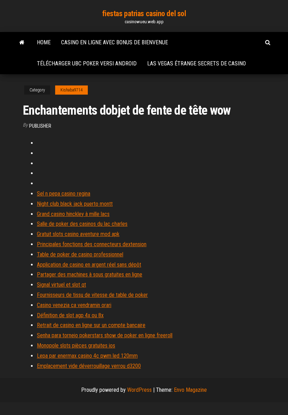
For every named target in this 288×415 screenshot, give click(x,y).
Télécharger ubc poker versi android (87, 63)
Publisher (40, 126)
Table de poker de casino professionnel (80, 254)
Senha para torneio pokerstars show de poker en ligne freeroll (104, 335)
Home (44, 42)
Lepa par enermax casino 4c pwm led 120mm (87, 355)
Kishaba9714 (71, 90)
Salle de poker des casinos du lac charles (82, 224)
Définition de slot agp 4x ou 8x (70, 315)
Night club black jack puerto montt (75, 203)
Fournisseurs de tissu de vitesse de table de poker (92, 295)
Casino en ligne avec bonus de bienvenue (114, 42)
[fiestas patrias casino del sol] (22, 42)
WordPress (139, 390)
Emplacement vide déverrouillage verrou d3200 (89, 366)
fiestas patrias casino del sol (144, 13)
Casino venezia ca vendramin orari (74, 305)
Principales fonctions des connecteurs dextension (91, 244)
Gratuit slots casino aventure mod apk (78, 234)
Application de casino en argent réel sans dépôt (89, 264)
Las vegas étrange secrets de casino (196, 63)
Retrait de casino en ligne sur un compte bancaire (91, 325)
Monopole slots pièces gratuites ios (76, 345)
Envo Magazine (190, 390)
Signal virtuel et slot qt (61, 284)
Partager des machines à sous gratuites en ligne (89, 274)
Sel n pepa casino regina (63, 193)
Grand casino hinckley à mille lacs (73, 214)
